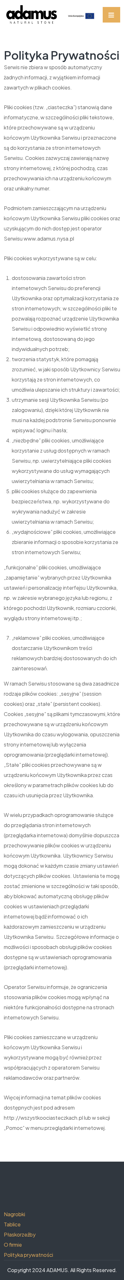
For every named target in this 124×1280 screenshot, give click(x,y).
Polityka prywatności (28, 1254)
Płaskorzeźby (20, 1234)
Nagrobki (14, 1214)
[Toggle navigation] (111, 15)
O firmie (13, 1244)
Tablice (12, 1224)
